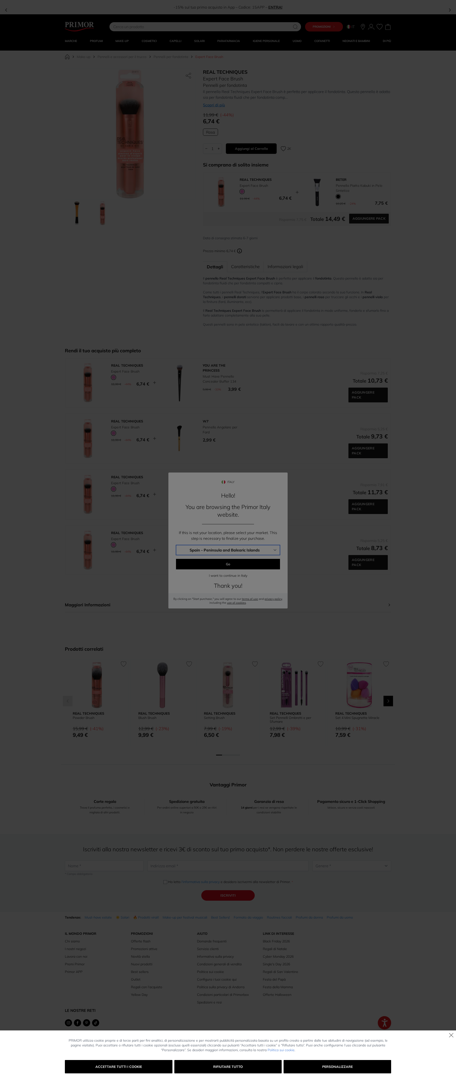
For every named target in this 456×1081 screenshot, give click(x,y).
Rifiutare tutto (228, 1067)
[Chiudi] (451, 1035)
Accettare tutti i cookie (118, 1067)
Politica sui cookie (281, 1050)
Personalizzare (337, 1067)
